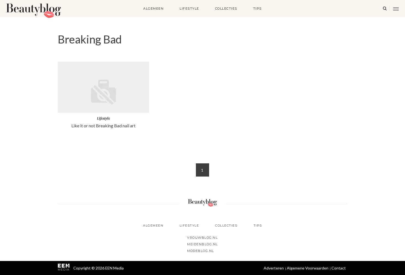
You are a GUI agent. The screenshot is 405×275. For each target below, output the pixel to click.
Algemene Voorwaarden (307, 268)
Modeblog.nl (200, 251)
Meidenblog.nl (202, 244)
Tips (257, 8)
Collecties (226, 8)
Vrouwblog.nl (202, 238)
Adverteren (274, 268)
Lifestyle (189, 8)
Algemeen (153, 8)
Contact (338, 268)
